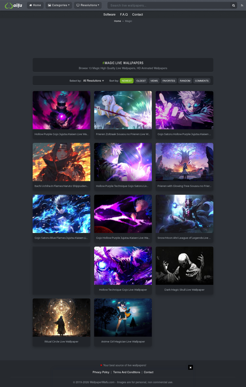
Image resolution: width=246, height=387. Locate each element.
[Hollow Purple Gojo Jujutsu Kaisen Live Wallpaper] (61, 110)
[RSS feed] (242, 5)
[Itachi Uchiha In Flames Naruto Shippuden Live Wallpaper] (61, 162)
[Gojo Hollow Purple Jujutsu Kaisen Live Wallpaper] (123, 214)
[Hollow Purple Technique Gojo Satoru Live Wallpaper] (123, 162)
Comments (202, 80)
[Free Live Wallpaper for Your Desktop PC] (13, 5)
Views (154, 80)
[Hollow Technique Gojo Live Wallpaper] (123, 266)
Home (36, 5)
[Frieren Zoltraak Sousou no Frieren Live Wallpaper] (123, 110)
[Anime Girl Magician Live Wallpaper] (123, 317)
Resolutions (88, 5)
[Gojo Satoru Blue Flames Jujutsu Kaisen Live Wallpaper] (61, 214)
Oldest (141, 80)
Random (185, 80)
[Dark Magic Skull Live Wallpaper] (184, 266)
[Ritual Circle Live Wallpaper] (61, 317)
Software (109, 14)
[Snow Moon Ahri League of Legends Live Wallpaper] (184, 214)
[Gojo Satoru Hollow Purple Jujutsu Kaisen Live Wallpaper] (184, 110)
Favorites (169, 80)
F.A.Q (124, 14)
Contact (137, 14)
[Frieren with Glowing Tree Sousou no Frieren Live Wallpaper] (184, 162)
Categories (59, 5)
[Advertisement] (123, 38)
